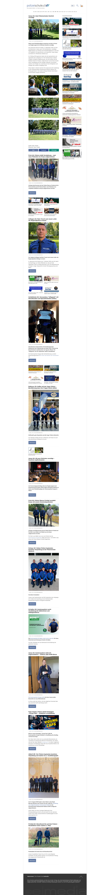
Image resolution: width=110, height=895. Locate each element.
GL (46, 11)
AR (35, 11)
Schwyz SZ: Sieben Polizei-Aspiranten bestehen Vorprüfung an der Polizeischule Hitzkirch (42, 549)
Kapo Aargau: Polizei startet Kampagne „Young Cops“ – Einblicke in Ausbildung (41, 712)
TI (67, 11)
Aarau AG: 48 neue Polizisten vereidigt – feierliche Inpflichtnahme (41, 459)
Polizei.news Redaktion (38, 41)
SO (62, 11)
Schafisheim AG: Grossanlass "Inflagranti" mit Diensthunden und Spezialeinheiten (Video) (43, 297)
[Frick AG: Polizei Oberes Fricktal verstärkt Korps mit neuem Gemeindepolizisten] (43, 515)
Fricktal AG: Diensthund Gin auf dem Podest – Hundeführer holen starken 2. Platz (43, 824)
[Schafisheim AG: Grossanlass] (43, 321)
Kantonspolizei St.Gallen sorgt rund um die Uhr (42, 638)
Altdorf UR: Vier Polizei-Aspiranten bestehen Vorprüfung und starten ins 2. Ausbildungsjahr (43, 754)
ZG (76, 11)
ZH (74, 11)
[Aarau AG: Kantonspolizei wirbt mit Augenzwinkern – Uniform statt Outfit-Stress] (43, 674)
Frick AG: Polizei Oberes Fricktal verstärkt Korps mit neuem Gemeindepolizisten (42, 501)
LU (51, 11)
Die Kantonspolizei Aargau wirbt (36, 697)
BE (38, 11)
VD (70, 11)
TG (66, 11)
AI (37, 11)
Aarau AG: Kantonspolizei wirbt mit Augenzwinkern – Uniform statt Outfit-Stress (42, 653)
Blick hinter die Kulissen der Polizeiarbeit (49, 355)
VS (72, 11)
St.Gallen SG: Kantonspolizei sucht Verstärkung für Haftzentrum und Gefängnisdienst (39, 611)
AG (34, 11)
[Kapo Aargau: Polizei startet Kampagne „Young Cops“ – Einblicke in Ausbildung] (43, 722)
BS (42, 11)
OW (57, 11)
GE (45, 11)
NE (53, 11)
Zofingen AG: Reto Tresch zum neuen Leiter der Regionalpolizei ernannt (42, 219)
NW (55, 11)
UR (69, 11)
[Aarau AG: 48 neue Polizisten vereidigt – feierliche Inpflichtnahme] (43, 472)
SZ (64, 11)
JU (50, 11)
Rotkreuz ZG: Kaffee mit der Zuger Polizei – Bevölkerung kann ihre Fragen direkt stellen (42, 387)
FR (43, 11)
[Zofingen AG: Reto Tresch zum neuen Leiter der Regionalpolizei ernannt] (43, 237)
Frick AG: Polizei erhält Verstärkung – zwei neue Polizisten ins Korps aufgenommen (42, 156)
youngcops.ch (45, 742)
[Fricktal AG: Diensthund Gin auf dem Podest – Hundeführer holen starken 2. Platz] (43, 837)
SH (60, 11)
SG (59, 11)
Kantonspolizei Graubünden (35, 537)
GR (48, 11)
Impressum (30, 876)
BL (40, 11)
